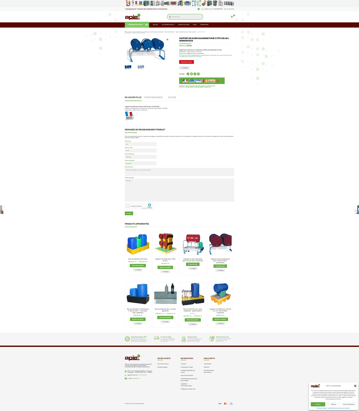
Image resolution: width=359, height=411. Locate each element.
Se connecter (230, 9)
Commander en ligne (187, 367)
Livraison (183, 364)
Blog (195, 24)
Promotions (204, 24)
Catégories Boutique (135, 24)
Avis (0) (172, 97)
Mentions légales (162, 367)
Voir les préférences (349, 404)
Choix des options (138, 265)
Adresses (206, 367)
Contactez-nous (184, 24)
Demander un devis (186, 62)
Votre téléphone (129, 154)
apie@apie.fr (136, 378)
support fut (208, 86)
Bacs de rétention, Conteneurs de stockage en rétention (147, 31)
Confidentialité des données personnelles (339, 408)
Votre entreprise (129, 160)
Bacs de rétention (170, 31)
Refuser (333, 404)
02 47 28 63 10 (142, 375)
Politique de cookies (321, 408)
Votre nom (128, 141)
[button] (355, 386)
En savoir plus (133, 97)
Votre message (129, 177)
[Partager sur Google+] (195, 75)
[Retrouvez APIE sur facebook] (199, 9)
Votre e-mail (128, 147)
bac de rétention (189, 86)
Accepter (318, 404)
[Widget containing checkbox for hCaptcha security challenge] (139, 206)
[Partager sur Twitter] (191, 75)
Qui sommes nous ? (168, 24)
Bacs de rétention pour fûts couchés (186, 31)
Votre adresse (129, 167)
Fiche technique (153, 97)
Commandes (207, 364)
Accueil (155, 24)
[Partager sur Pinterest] (198, 75)
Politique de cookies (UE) (188, 389)
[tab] (134, 97)
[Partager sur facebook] (188, 75)
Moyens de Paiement (187, 375)
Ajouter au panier (165, 267)
